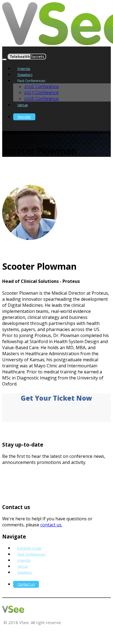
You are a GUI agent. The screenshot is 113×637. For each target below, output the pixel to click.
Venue (22, 105)
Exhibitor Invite (29, 548)
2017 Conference (41, 92)
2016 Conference (41, 86)
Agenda (23, 69)
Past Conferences (31, 554)
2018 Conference (41, 98)
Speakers (24, 75)
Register (24, 117)
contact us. (51, 525)
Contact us (26, 584)
